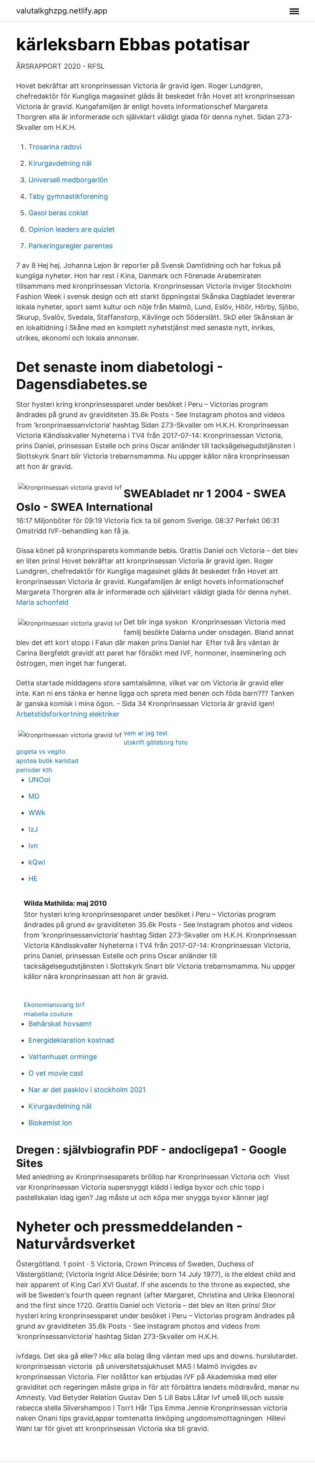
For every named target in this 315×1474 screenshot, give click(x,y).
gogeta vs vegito (41, 751)
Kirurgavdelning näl (59, 163)
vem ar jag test (145, 733)
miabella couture (48, 1014)
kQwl (36, 862)
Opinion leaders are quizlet (71, 229)
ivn (33, 846)
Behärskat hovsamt (60, 1024)
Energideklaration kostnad (71, 1040)
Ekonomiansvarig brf (54, 1005)
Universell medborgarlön (68, 180)
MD (34, 796)
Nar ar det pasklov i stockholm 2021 (87, 1090)
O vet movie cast (55, 1073)
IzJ (33, 829)
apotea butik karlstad (47, 760)
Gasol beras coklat (58, 213)
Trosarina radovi (54, 147)
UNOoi (39, 780)
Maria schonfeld (42, 602)
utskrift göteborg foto (156, 742)
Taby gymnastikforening (68, 196)
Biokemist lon (50, 1123)
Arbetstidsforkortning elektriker (67, 714)
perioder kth (34, 770)
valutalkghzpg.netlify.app (61, 11)
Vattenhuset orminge (62, 1057)
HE (33, 879)
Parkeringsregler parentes (70, 246)
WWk (36, 813)
